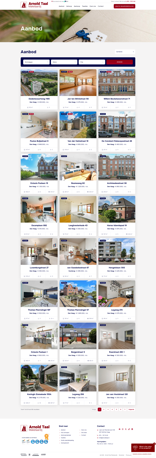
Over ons (93, 6)
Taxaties (85, 6)
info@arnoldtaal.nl (104, 438)
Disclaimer (121, 455)
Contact (101, 6)
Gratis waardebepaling (124, 6)
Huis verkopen (65, 432)
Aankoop (77, 6)
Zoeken (119, 62)
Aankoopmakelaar (66, 435)
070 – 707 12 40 (103, 435)
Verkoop (69, 6)
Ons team (84, 432)
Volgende (131, 409)
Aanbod (61, 6)
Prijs (81, 62)
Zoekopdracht (65, 443)
